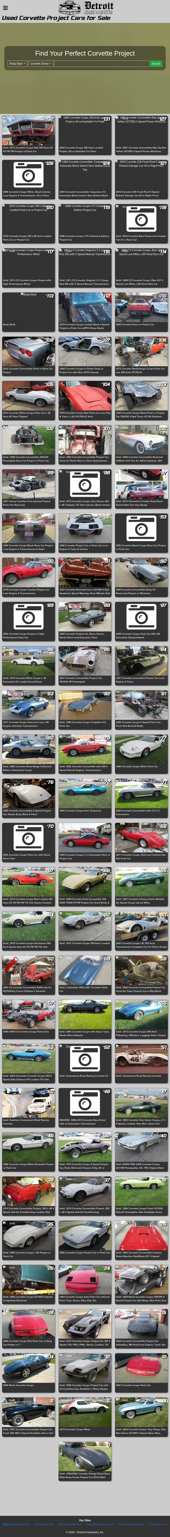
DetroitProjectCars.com (100, 1524)
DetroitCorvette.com (70, 1524)
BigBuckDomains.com (16, 1524)
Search (156, 63)
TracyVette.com (158, 1524)
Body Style (16, 63)
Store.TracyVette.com (131, 1524)
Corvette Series (39, 63)
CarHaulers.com (43, 1524)
